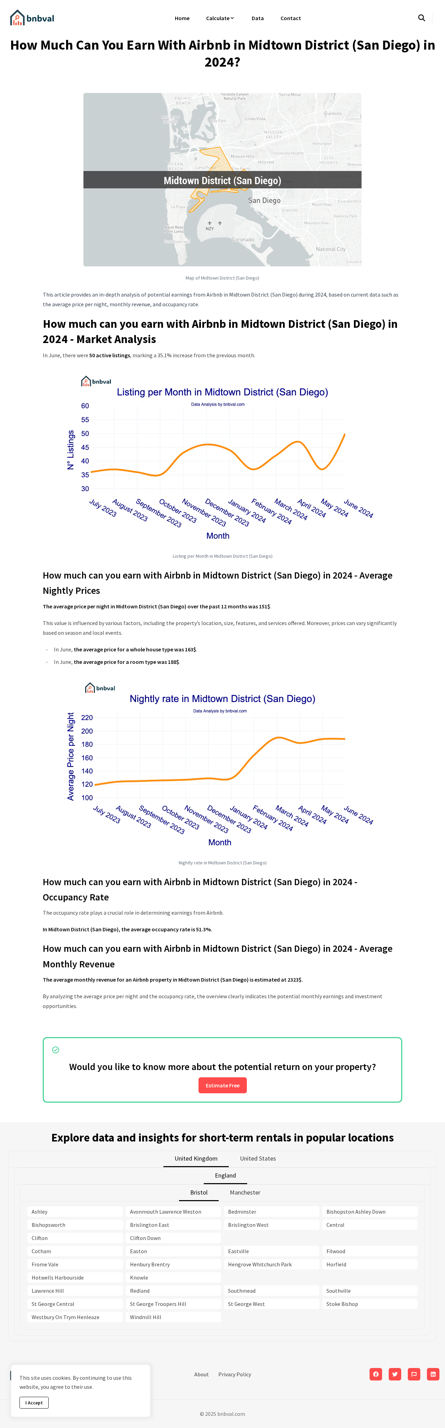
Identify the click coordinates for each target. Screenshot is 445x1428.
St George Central (53, 1303)
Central (335, 1224)
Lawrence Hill (48, 1290)
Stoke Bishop (342, 1303)
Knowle (139, 1277)
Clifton (40, 1237)
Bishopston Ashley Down (356, 1211)
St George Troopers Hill (158, 1303)
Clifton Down (145, 1237)
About (201, 1374)
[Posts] (395, 1374)
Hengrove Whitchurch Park (260, 1264)
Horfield (336, 1264)
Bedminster (242, 1211)
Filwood (335, 1251)
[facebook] (376, 1374)
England (225, 1175)
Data (258, 18)
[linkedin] (433, 1374)
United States (258, 1158)
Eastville (238, 1251)
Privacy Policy (234, 1374)
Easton (138, 1251)
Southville (338, 1290)
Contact (291, 18)
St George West (246, 1303)
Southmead (242, 1290)
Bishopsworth (48, 1224)
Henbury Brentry (150, 1264)
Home (182, 18)
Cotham (41, 1251)
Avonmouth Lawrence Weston (165, 1211)
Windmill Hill (145, 1317)
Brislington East (149, 1224)
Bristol (199, 1192)
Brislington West (248, 1224)
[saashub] (414, 1374)
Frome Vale (45, 1264)
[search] (425, 18)
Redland (139, 1290)
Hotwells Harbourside (58, 1277)
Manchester (245, 1192)
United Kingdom (196, 1158)
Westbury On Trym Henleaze (65, 1317)
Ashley (39, 1211)
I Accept (34, 1403)
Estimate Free (223, 1085)
